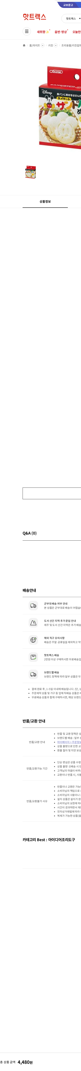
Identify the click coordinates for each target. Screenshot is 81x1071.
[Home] (24, 45)
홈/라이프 (34, 45)
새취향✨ (43, 31)
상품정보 (45, 201)
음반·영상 (61, 31)
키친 (50, 45)
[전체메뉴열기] (27, 31)
